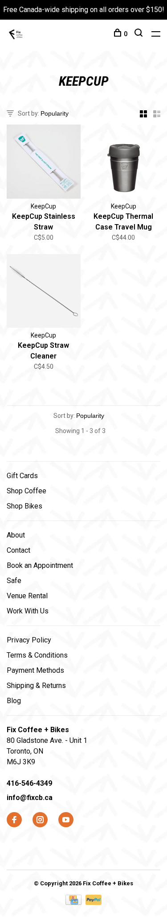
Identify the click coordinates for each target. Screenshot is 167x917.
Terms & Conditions (37, 655)
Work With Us (28, 611)
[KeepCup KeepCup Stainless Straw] (44, 163)
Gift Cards (22, 475)
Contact (18, 550)
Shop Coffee (26, 491)
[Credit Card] (74, 902)
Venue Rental (27, 596)
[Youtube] (65, 820)
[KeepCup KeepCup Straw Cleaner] (44, 292)
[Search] (139, 34)
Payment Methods (35, 670)
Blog (14, 700)
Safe (14, 580)
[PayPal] (94, 902)
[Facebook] (14, 820)
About (16, 535)
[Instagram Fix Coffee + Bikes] (40, 820)
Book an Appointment (40, 565)
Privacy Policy (29, 640)
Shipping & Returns (36, 685)
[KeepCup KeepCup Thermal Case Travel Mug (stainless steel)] (124, 163)
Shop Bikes (24, 506)
